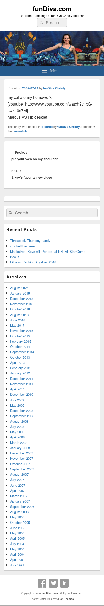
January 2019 (20, 293)
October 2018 (20, 309)
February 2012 (20, 367)
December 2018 (21, 298)
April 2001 (17, 559)
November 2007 (21, 458)
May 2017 (17, 325)
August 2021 (19, 287)
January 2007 (20, 501)
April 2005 (17, 538)
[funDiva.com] (52, 64)
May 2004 (17, 549)
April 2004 (17, 554)
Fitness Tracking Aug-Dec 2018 (33, 262)
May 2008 (17, 431)
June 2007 (17, 485)
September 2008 (22, 415)
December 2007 (21, 453)
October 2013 (20, 357)
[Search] (41, 22)
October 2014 (20, 346)
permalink (20, 131)
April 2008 (17, 437)
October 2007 (20, 463)
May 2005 (17, 533)
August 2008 (19, 421)
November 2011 (21, 383)
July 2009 (17, 400)
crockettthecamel (22, 246)
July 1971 (17, 564)
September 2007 (22, 469)
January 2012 (20, 373)
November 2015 (21, 330)
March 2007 (18, 495)
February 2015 (20, 341)
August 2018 (19, 314)
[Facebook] (42, 583)
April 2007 (17, 490)
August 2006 (19, 511)
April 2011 (17, 389)
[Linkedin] (64, 583)
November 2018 (21, 303)
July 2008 (17, 426)
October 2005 (20, 522)
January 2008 (20, 447)
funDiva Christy (54, 88)
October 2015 (20, 335)
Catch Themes (65, 599)
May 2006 (17, 517)
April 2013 (17, 362)
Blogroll (47, 126)
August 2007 (19, 474)
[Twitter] (53, 583)
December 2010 (21, 394)
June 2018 (17, 320)
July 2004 (17, 543)
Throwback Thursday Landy (30, 240)
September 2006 (22, 506)
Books (14, 256)
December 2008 (21, 410)
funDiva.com (52, 8)
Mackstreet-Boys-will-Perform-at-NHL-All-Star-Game (47, 251)
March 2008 (18, 442)
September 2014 (22, 351)
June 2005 (17, 527)
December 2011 (21, 378)
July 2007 (17, 479)
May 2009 (17, 405)
